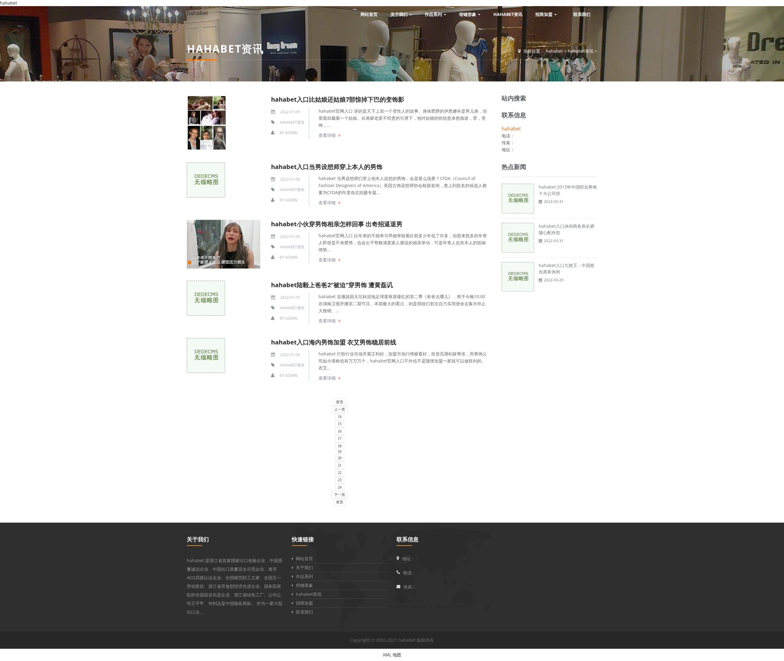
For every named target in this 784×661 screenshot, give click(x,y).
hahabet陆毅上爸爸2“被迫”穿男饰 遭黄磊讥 (332, 285)
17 (339, 439)
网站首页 (303, 558)
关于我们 (198, 539)
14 (339, 417)
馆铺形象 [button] (468, 14)
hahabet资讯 (581, 51)
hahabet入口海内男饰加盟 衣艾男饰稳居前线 (333, 342)
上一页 (339, 409)
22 (339, 473)
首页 (339, 402)
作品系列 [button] (434, 14)
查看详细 (327, 135)
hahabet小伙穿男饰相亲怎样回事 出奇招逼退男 (336, 224)
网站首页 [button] (369, 14)
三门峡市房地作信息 (448, 606)
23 (339, 480)
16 (339, 431)
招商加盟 (303, 603)
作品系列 (303, 576)
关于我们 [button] (399, 14)
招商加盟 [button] (544, 14)
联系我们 (303, 612)
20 (339, 458)
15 (339, 424)
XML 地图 (392, 655)
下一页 (339, 495)
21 (339, 465)
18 (339, 446)
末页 (339, 502)
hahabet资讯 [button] (507, 14)
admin (291, 132)
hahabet (197, 13)
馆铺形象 (303, 585)
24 (339, 487)
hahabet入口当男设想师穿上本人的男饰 (327, 167)
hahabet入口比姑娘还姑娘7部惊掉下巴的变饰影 (337, 99)
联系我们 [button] (581, 14)
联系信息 (408, 539)
